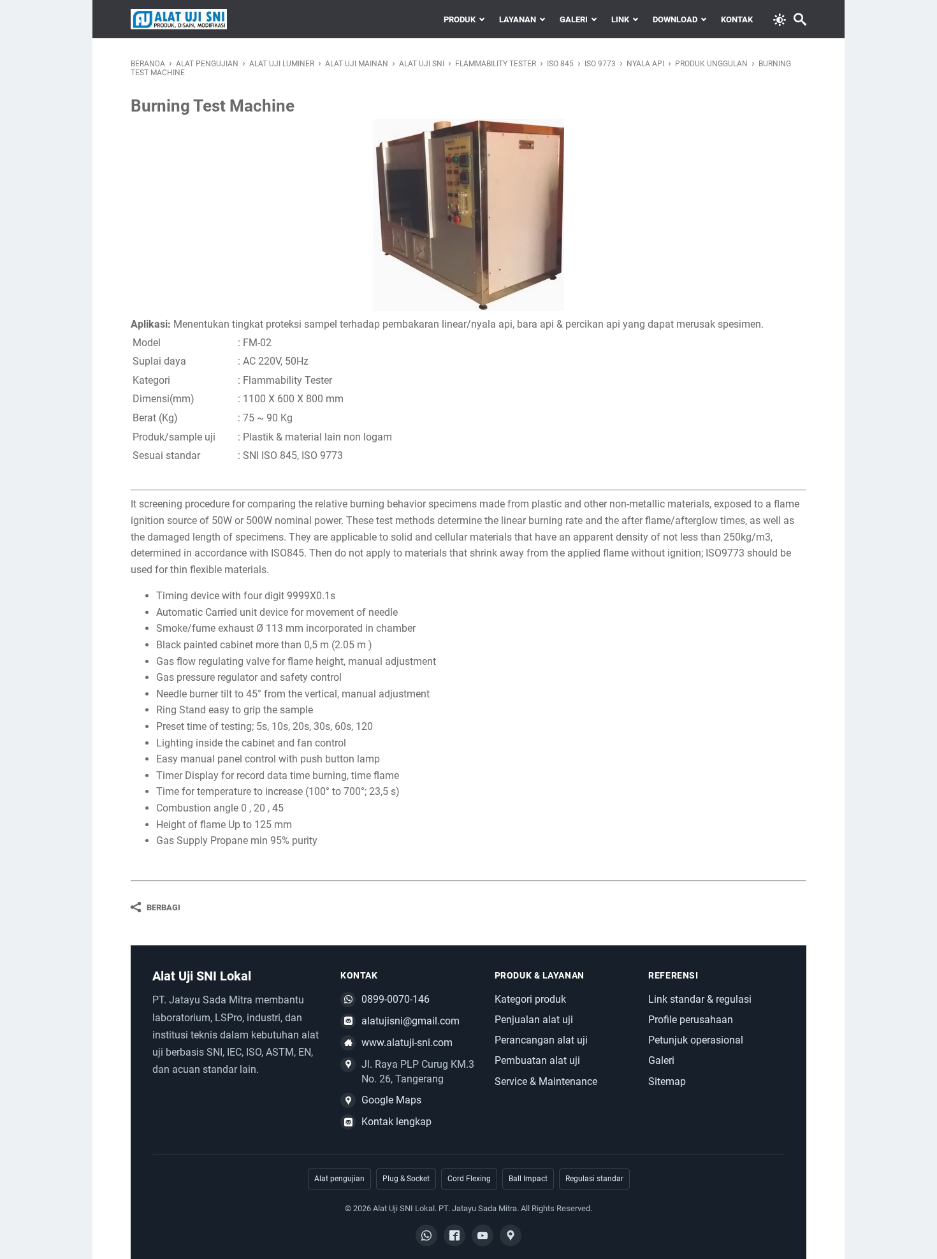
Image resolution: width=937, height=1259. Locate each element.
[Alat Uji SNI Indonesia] (179, 19)
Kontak (737, 19)
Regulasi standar (594, 1178)
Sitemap (667, 1081)
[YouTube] (482, 1235)
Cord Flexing (469, 1178)
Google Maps (391, 1100)
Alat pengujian (339, 1178)
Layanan (517, 19)
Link (620, 19)
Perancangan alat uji (541, 1040)
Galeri (574, 19)
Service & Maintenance (546, 1081)
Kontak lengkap (396, 1122)
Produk (460, 19)
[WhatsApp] (426, 1235)
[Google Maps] (510, 1235)
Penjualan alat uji (534, 1020)
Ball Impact (528, 1178)
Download (675, 19)
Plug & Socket (406, 1178)
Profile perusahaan (690, 1020)
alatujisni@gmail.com (410, 1021)
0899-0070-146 (395, 999)
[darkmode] (779, 18)
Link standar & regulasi (700, 999)
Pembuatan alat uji (537, 1060)
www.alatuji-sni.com (407, 1043)
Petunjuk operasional (695, 1040)
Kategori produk (530, 999)
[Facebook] (454, 1235)
